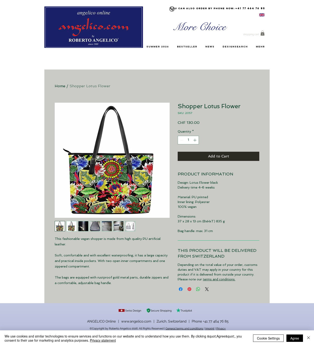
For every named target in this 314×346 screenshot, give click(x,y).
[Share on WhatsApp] (198, 289)
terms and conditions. (219, 279)
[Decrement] (181, 140)
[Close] (308, 338)
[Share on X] (207, 289)
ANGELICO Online (101, 321)
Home (60, 86)
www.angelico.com (136, 321)
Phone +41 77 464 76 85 (210, 321)
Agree (294, 338)
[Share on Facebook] (180, 289)
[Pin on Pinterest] (189, 289)
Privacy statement (103, 340)
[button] (262, 33)
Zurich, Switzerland (171, 321)
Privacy (221, 328)
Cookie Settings (268, 338)
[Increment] (195, 140)
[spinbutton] (188, 140)
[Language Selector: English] (256, 15)
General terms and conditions (184, 328)
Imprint (209, 328)
